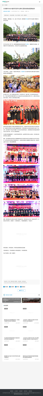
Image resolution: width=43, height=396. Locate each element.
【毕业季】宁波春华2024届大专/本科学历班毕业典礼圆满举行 (30, 309)
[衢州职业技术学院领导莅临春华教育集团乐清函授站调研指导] (31, 338)
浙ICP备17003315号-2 (35, 392)
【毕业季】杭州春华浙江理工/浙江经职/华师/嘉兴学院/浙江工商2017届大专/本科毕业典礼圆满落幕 (31, 327)
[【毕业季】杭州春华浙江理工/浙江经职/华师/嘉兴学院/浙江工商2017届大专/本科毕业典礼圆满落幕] (31, 319)
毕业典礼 (27, 44)
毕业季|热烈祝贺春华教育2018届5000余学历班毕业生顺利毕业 (12, 327)
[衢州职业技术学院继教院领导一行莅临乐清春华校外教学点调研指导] (12, 301)
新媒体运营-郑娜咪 (6, 11)
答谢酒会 (23, 275)
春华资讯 (6, 315)
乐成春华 (23, 71)
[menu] (39, 2)
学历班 (26, 19)
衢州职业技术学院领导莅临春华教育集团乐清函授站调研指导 (30, 346)
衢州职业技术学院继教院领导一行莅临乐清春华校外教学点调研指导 (11, 309)
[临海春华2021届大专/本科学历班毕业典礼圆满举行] (12, 338)
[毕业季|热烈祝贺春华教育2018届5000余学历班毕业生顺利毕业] (12, 319)
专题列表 (11, 391)
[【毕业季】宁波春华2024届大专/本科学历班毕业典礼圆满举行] (31, 301)
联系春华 (21, 391)
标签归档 (30, 391)
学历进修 (22, 11)
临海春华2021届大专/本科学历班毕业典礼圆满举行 (12, 346)
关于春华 (16, 391)
